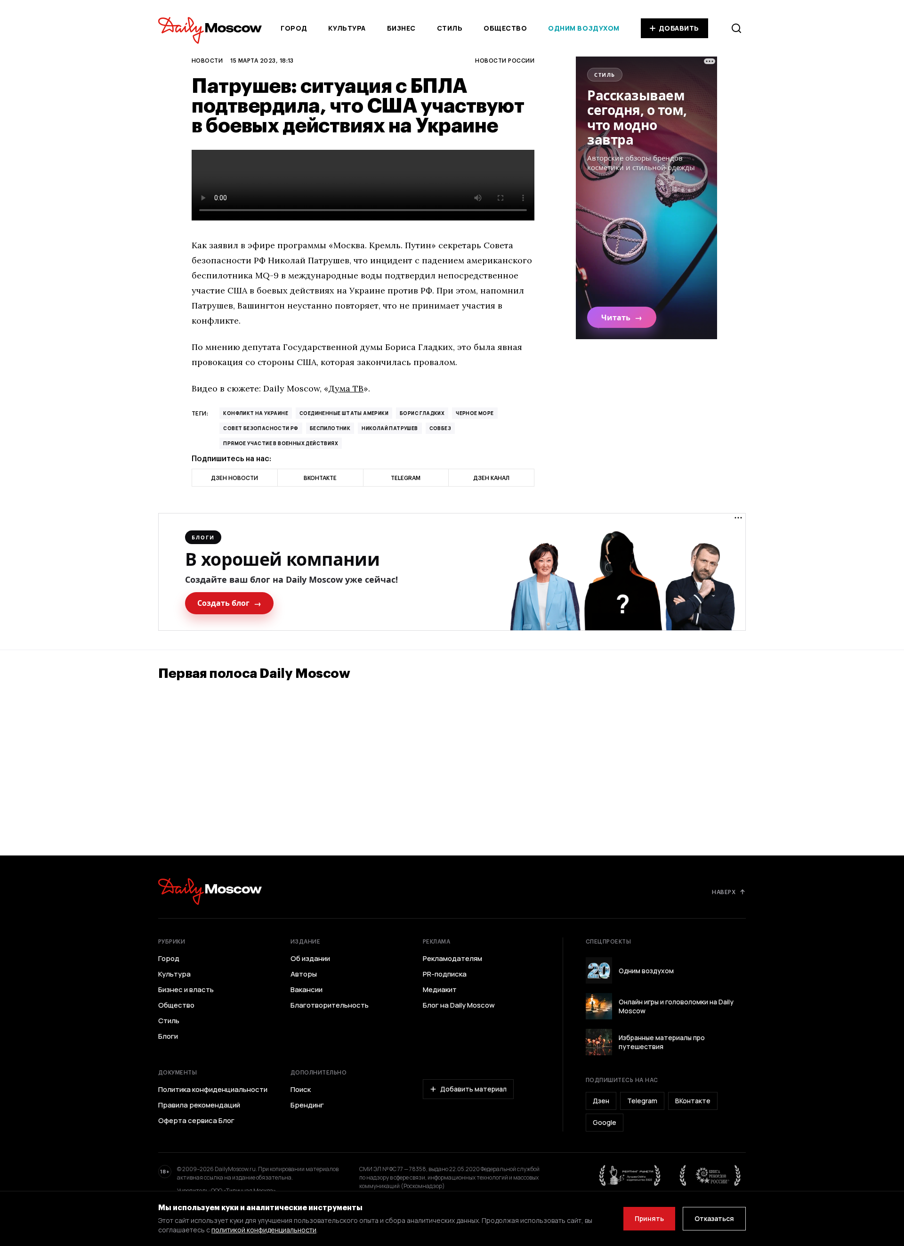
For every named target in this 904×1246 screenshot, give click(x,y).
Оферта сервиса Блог (196, 1120)
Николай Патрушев (390, 428)
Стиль (450, 28)
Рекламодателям (452, 958)
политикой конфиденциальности (263, 1229)
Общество (505, 28)
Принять (649, 1218)
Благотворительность (330, 1005)
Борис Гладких (422, 413)
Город (294, 28)
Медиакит (440, 989)
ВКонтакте (692, 1100)
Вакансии (307, 989)
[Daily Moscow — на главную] (210, 891)
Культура (346, 28)
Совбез (440, 428)
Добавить (679, 28)
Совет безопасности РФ (260, 428)
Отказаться (714, 1218)
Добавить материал (473, 1088)
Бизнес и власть (186, 989)
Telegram (642, 1100)
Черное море (474, 413)
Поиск (301, 1089)
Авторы (304, 974)
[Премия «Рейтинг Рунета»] (630, 1175)
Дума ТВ (346, 388)
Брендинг (307, 1105)
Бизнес (401, 28)
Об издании (310, 958)
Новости (207, 60)
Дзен (601, 1100)
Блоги (168, 1036)
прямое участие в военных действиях (280, 443)
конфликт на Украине (255, 413)
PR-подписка (445, 974)
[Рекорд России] (710, 1175)
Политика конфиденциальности (212, 1089)
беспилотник (330, 428)
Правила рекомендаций (199, 1105)
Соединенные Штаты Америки (343, 413)
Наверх (723, 891)
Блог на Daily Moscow (459, 1005)
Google (604, 1122)
